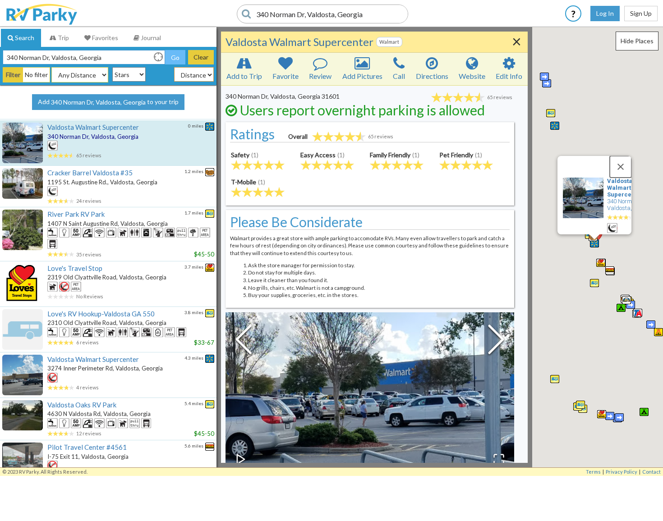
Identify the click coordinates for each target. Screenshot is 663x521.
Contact (651, 472)
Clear (200, 57)
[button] (580, 405)
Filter (13, 74)
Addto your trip (108, 102)
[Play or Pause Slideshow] (241, 459)
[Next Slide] (496, 341)
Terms (593, 472)
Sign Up (641, 13)
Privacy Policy (621, 472)
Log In (605, 13)
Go (175, 57)
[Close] (620, 167)
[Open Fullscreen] (498, 459)
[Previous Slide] (244, 341)
